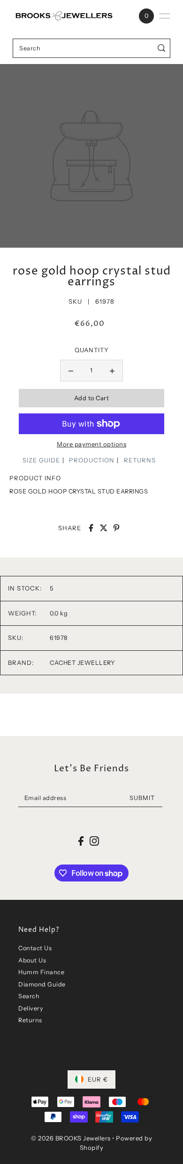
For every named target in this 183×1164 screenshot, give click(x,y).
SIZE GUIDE (41, 460)
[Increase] (112, 370)
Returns (30, 1020)
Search (28, 996)
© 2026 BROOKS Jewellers (71, 1138)
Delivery (30, 1008)
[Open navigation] (164, 16)
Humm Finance (41, 972)
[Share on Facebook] (91, 528)
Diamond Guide (42, 984)
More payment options (91, 444)
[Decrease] (71, 370)
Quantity (92, 350)
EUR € (98, 1079)
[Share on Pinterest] (116, 528)
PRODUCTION (91, 460)
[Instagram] (94, 841)
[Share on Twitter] (103, 528)
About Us (32, 960)
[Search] (161, 48)
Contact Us (35, 948)
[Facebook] (81, 841)
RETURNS (140, 460)
